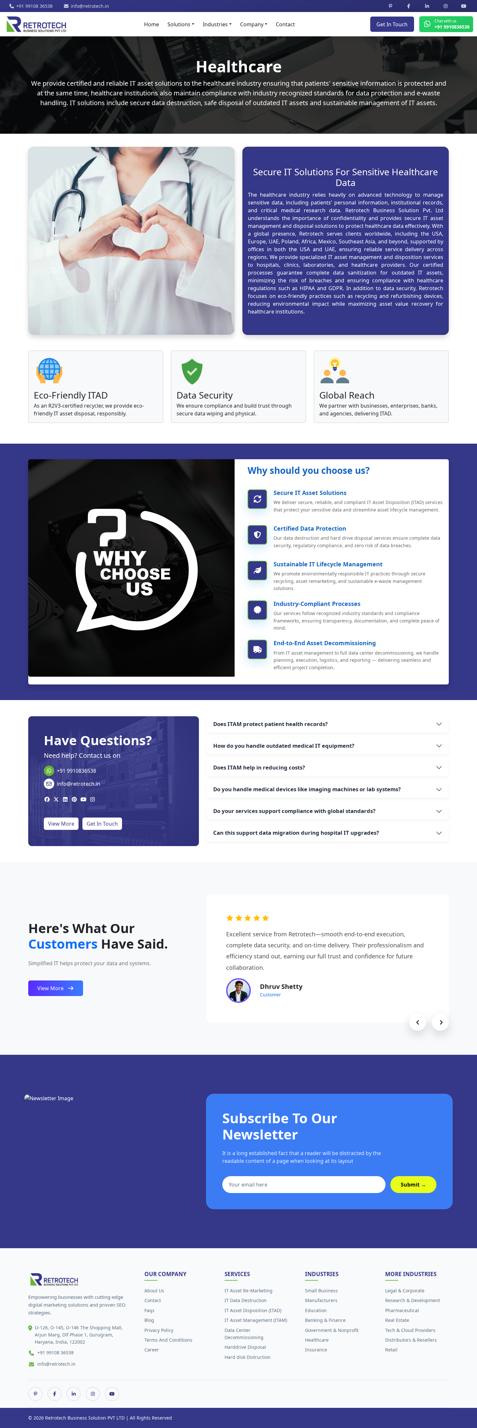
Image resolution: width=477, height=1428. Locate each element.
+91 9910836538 (76, 770)
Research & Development (412, 1300)
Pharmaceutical (402, 1310)
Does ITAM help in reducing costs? (259, 767)
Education (316, 1310)
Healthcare (317, 1340)
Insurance (316, 1350)
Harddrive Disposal (245, 1347)
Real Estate (397, 1320)
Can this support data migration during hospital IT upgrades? (296, 833)
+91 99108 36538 (34, 6)
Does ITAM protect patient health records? (270, 724)
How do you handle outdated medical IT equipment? (283, 745)
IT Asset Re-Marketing (249, 1290)
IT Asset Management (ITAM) (256, 1320)
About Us (154, 1290)
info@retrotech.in (90, 6)
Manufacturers (321, 1300)
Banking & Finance (325, 1320)
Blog (149, 1320)
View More (61, 823)
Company (251, 24)
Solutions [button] (178, 24)
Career (151, 1350)
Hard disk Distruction (248, 1357)
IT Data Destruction (246, 1300)
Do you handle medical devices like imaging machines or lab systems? (307, 789)
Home (151, 24)
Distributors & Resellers (411, 1340)
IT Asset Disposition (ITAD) (253, 1310)
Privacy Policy (158, 1330)
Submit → (413, 1184)
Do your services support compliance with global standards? (294, 811)
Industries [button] (215, 24)
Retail (391, 1350)
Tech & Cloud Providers (410, 1330)
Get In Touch (392, 24)
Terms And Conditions (168, 1340)
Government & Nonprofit (332, 1330)
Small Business (321, 1290)
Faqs (149, 1310)
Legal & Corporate (404, 1290)
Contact (285, 24)
